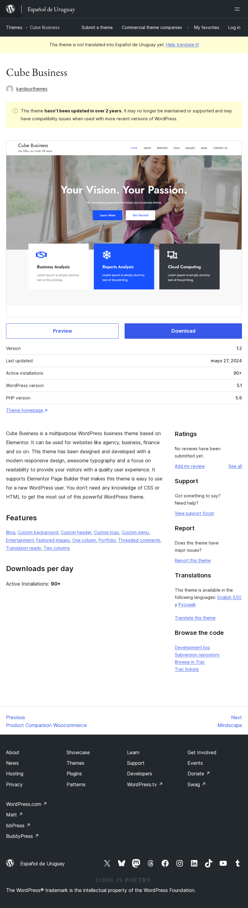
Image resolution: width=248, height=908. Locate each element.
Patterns (76, 784)
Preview (62, 331)
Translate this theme (195, 617)
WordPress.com (26, 804)
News (12, 763)
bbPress (18, 825)
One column (84, 540)
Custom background (38, 532)
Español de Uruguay (42, 864)
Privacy (14, 784)
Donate (199, 774)
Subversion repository (197, 654)
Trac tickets (187, 669)
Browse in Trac (190, 661)
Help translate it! (182, 44)
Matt (14, 815)
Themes (14, 27)
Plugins (74, 774)
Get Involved (202, 752)
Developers (139, 774)
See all (235, 466)
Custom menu (135, 532)
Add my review (190, 466)
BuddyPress (22, 836)
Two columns (57, 548)
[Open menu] (238, 9)
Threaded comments (139, 540)
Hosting (14, 774)
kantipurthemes (31, 88)
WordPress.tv (145, 784)
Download (183, 331)
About (12, 752)
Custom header (76, 532)
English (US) (229, 597)
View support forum (194, 513)
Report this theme (193, 560)
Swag (197, 784)
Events (195, 763)
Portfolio (107, 540)
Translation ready (23, 548)
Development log (192, 647)
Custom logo (106, 532)
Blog (10, 532)
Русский (186, 604)
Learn (133, 752)
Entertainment (20, 540)
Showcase (78, 752)
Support (136, 763)
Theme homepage (24, 410)
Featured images (53, 540)
